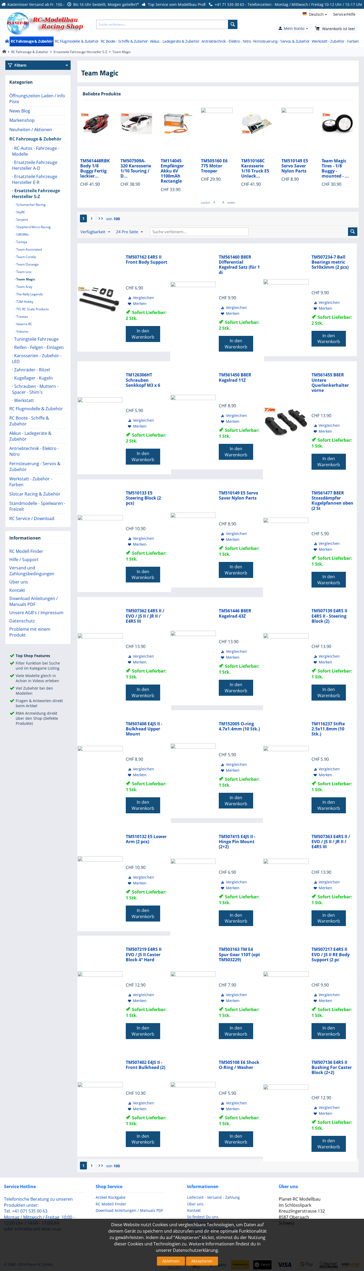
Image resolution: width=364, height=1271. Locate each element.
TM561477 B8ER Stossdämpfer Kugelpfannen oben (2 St (332, 500)
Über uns (18, 582)
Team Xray (23, 286)
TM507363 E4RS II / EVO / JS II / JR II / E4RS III (331, 842)
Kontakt (17, 590)
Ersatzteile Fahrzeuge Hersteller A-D (34, 165)
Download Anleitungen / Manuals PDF (33, 601)
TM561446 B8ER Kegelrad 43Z (235, 613)
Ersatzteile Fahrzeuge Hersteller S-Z (80, 52)
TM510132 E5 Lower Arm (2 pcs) (146, 839)
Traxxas (21, 316)
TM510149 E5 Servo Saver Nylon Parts (254, 166)
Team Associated (28, 249)
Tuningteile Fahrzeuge (36, 339)
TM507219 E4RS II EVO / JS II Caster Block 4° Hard (143, 954)
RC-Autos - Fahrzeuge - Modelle (35, 151)
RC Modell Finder (26, 551)
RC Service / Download (31, 518)
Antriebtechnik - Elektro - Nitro (226, 41)
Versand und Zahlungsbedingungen (31, 571)
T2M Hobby (24, 301)
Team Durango (27, 264)
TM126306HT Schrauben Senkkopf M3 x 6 (143, 380)
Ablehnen (171, 1261)
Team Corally (25, 257)
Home (7, 42)
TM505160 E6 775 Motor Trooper (174, 166)
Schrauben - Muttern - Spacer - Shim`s (35, 389)
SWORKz (22, 234)
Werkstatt (23, 400)
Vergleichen (143, 297)
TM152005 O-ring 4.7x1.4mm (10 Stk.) (239, 726)
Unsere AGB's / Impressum (36, 613)
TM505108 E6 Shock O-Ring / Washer (239, 1065)
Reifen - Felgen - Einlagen (38, 347)
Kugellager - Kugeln (33, 378)
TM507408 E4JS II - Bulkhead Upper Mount (144, 729)
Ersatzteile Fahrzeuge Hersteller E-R (34, 179)
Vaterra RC (23, 324)
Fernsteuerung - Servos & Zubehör (281, 41)
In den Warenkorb (143, 334)
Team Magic (25, 279)
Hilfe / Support (24, 559)
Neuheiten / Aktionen (30, 129)
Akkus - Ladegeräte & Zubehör (174, 41)
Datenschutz (22, 621)
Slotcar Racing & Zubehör (34, 494)
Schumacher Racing (30, 204)
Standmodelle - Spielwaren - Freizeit (37, 506)
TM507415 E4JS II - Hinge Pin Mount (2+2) (237, 842)
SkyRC (20, 212)
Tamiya (21, 242)
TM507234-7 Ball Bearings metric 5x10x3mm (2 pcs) (330, 262)
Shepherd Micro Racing (33, 227)
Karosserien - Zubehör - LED (37, 358)
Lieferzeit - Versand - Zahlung (213, 1197)
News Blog (19, 111)
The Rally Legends (29, 294)
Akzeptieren (202, 1261)
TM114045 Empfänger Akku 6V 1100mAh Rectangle (132, 171)
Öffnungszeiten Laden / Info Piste (37, 98)
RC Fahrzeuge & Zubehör (31, 41)
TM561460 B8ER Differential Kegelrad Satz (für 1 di (239, 265)
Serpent (21, 219)
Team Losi (23, 272)
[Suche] (232, 24)
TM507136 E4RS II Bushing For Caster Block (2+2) (332, 1067)
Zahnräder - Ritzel (31, 370)
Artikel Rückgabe (111, 1197)
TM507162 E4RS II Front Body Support (146, 260)
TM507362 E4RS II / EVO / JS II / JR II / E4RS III (145, 616)
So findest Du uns (203, 1216)
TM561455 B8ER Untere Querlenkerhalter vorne (330, 382)
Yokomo (21, 331)
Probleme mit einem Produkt (29, 632)
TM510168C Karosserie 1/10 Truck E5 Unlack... (215, 168)
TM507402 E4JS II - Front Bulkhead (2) (145, 1065)
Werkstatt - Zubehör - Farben (335, 41)
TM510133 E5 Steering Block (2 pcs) (143, 498)
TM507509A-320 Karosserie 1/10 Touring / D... (95, 168)
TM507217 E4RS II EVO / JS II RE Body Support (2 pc (331, 954)
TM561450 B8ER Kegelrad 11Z (235, 377)
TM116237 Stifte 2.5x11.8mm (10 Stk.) (328, 729)
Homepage (4, 51)
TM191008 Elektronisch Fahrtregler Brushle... (335, 168)
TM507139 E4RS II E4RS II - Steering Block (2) (329, 616)
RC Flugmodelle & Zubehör (77, 41)
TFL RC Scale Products (32, 309)
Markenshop (22, 120)
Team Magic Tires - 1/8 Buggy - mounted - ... (295, 168)
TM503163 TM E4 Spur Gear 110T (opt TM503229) (239, 954)
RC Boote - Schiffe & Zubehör (124, 41)
